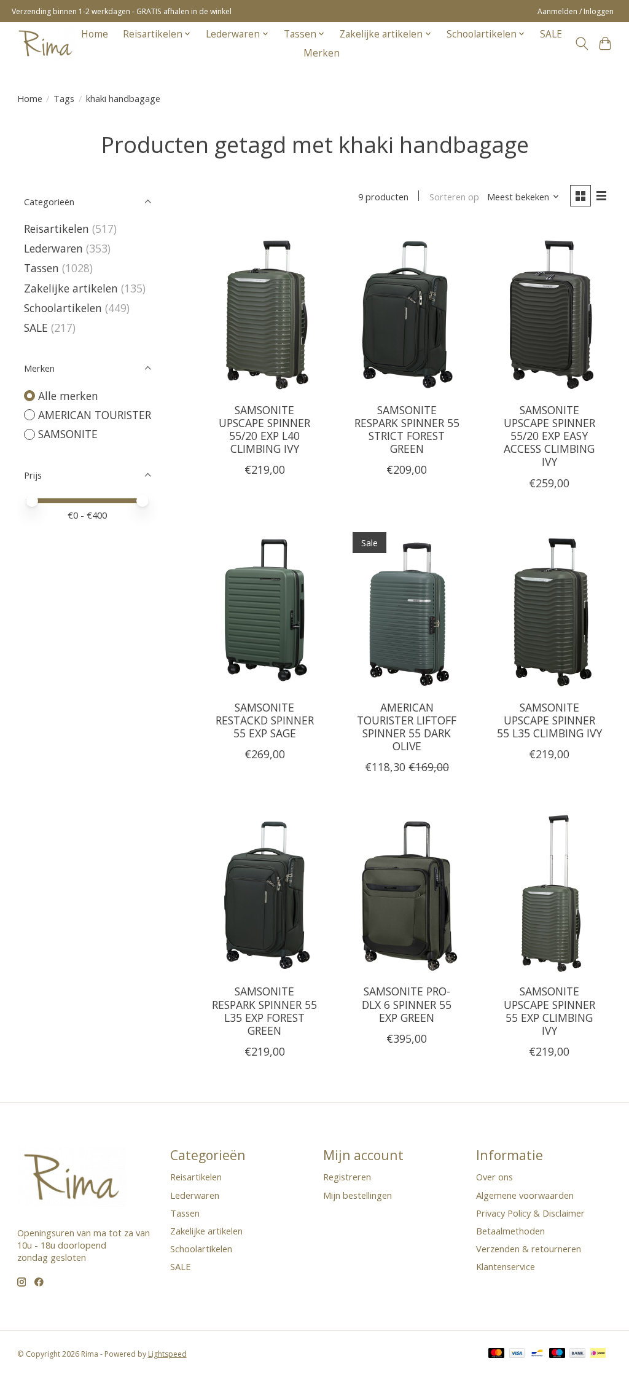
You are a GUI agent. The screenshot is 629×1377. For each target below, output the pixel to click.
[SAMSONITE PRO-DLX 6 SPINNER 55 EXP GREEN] (406, 891)
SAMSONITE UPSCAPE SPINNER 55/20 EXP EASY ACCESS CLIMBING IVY (549, 435)
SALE (551, 34)
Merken (321, 53)
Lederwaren (53, 248)
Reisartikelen (56, 228)
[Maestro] (557, 1354)
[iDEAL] (598, 1354)
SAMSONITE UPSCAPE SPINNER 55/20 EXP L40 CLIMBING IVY (264, 429)
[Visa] (517, 1354)
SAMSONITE (68, 433)
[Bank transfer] (577, 1354)
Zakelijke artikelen (71, 288)
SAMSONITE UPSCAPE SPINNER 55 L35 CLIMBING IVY (549, 720)
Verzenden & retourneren (528, 1248)
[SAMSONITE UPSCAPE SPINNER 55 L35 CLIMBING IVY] (549, 607)
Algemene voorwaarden (525, 1195)
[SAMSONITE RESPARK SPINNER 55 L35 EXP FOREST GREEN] (264, 891)
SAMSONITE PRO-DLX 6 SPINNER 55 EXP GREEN (406, 1004)
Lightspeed (167, 1354)
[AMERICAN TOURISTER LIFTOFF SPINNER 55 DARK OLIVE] (406, 607)
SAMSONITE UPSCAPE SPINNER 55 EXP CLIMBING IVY (549, 1010)
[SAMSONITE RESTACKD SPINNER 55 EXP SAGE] (264, 607)
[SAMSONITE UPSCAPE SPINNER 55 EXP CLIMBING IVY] (549, 891)
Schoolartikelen (63, 307)
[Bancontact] (537, 1354)
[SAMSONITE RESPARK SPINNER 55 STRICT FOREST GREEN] (406, 310)
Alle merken (68, 395)
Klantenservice (505, 1266)
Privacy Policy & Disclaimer (530, 1213)
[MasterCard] (496, 1354)
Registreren (347, 1177)
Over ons (494, 1177)
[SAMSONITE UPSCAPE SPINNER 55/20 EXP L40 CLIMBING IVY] (264, 310)
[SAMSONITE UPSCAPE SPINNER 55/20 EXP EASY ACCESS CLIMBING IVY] (549, 310)
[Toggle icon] (581, 44)
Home (94, 34)
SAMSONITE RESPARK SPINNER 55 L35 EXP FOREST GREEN (264, 1010)
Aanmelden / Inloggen (575, 11)
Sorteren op (454, 196)
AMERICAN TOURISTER (94, 414)
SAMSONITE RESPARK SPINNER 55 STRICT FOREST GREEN (406, 429)
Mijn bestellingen (357, 1195)
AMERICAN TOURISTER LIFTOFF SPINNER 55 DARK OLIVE (406, 726)
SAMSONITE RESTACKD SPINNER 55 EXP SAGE (265, 720)
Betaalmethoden (510, 1231)
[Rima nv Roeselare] (45, 43)
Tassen (41, 268)
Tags (63, 98)
